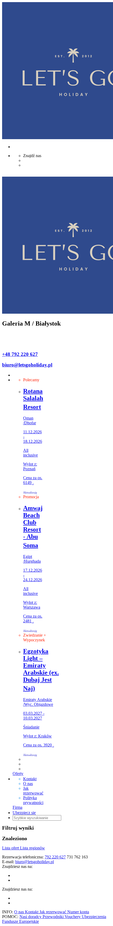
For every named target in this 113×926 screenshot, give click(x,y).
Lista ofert (11, 848)
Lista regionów (32, 848)
